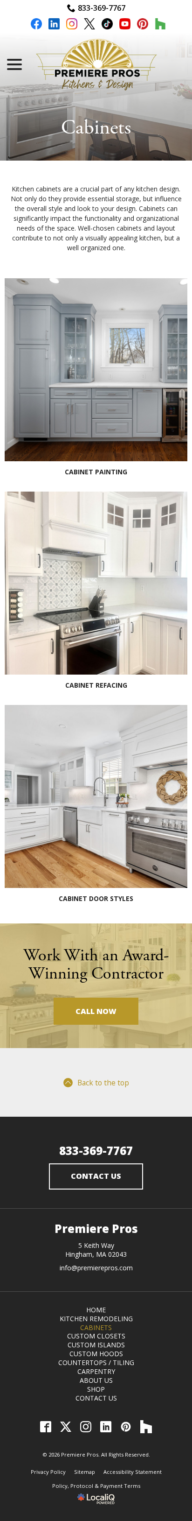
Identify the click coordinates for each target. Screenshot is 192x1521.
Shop (96, 1389)
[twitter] (89, 25)
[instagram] (71, 25)
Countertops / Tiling (96, 1362)
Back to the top (103, 1082)
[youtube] (124, 25)
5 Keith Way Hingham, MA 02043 (96, 1250)
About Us (96, 1380)
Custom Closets (96, 1335)
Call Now (96, 1011)
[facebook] (36, 25)
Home (96, 1309)
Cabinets (96, 128)
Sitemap (84, 1471)
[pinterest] (142, 25)
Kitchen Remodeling (96, 1318)
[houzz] (160, 25)
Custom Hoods (96, 1353)
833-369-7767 (101, 8)
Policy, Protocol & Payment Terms (96, 1485)
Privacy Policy (48, 1471)
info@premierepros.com (96, 1267)
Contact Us (96, 1176)
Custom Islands (96, 1344)
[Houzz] (146, 1427)
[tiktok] (107, 25)
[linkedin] (54, 25)
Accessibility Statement (132, 1471)
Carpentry (96, 1371)
